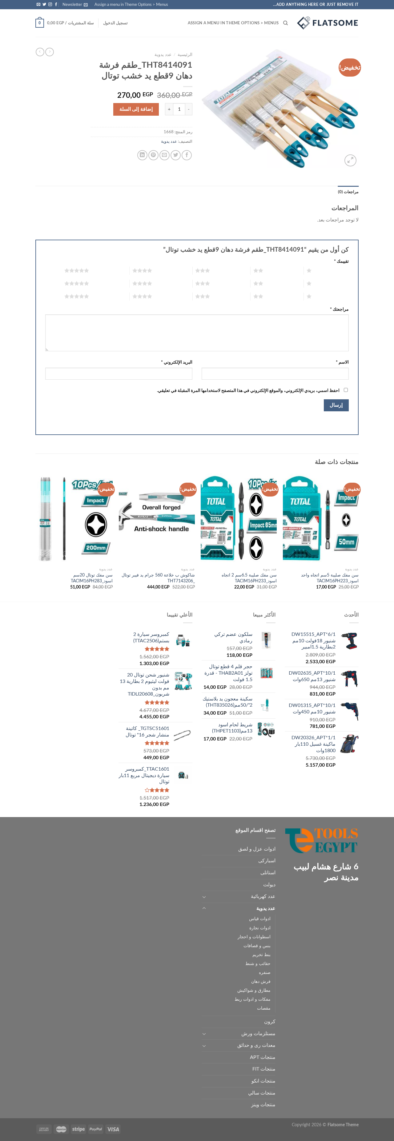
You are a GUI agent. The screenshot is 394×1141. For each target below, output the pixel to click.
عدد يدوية (163, 55)
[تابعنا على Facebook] (56, 4)
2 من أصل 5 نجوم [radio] (283, 270)
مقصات (264, 1008)
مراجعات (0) (348, 192)
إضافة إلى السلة (136, 109)
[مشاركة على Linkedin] (142, 155)
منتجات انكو (263, 1081)
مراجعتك (339, 309)
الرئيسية (185, 55)
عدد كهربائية (263, 896)
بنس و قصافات (257, 946)
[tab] (348, 192)
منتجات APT (262, 1057)
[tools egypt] (328, 23)
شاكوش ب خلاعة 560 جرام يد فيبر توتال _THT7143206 (158, 578)
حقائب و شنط (258, 963)
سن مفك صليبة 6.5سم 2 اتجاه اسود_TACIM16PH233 (249, 578)
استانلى (267, 872)
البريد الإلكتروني (176, 362)
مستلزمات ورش (258, 1033)
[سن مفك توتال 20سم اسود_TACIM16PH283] (75, 519)
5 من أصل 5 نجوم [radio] (109, 270)
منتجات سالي (261, 1093)
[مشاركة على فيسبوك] (187, 155)
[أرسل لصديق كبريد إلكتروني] (164, 155)
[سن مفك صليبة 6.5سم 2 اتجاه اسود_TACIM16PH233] (239, 519)
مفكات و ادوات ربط (253, 999)
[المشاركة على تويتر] (176, 155)
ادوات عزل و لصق (256, 849)
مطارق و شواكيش (254, 990)
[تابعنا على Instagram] (50, 4)
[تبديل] (204, 896)
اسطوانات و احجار (254, 937)
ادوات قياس (260, 918)
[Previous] (358, 537)
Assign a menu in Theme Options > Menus (131, 4)
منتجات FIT (263, 1069)
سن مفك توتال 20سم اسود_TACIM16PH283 (92, 578)
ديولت (269, 884)
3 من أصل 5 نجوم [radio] (230, 270)
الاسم (342, 362)
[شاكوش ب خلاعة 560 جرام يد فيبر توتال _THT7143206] (157, 519)
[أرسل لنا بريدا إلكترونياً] (38, 4)
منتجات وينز (263, 1104)
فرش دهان (261, 981)
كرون (269, 1021)
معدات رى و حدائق (256, 1045)
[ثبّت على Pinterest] (153, 155)
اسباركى (266, 860)
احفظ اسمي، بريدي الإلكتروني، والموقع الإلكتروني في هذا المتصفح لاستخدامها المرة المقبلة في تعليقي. (248, 390)
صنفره (265, 972)
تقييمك (341, 261)
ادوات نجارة (260, 928)
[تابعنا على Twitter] (44, 4)
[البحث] (285, 23)
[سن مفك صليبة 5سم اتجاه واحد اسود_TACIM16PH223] (321, 519)
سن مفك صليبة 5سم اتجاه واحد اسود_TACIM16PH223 (330, 578)
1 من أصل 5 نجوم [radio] (332, 270)
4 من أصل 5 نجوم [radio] (172, 270)
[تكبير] (350, 160)
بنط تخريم (261, 954)
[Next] (37, 537)
